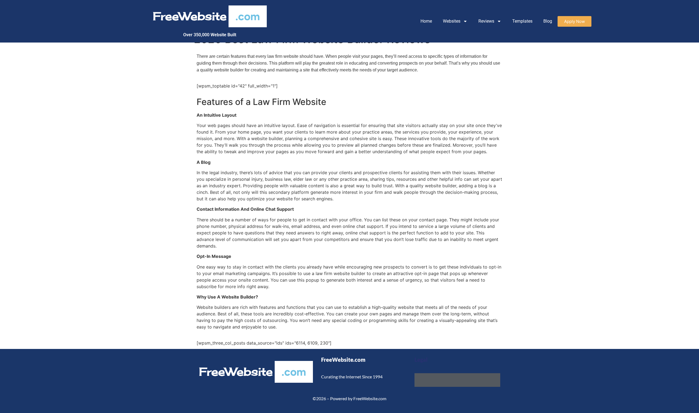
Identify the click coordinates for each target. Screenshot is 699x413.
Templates (522, 21)
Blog (547, 21)
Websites (451, 21)
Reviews (486, 21)
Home (426, 21)
